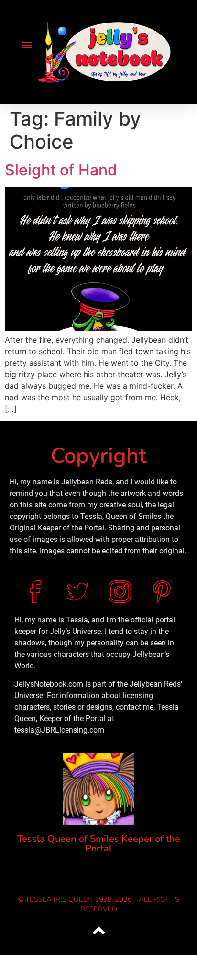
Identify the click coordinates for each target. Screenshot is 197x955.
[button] (27, 44)
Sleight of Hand (61, 170)
